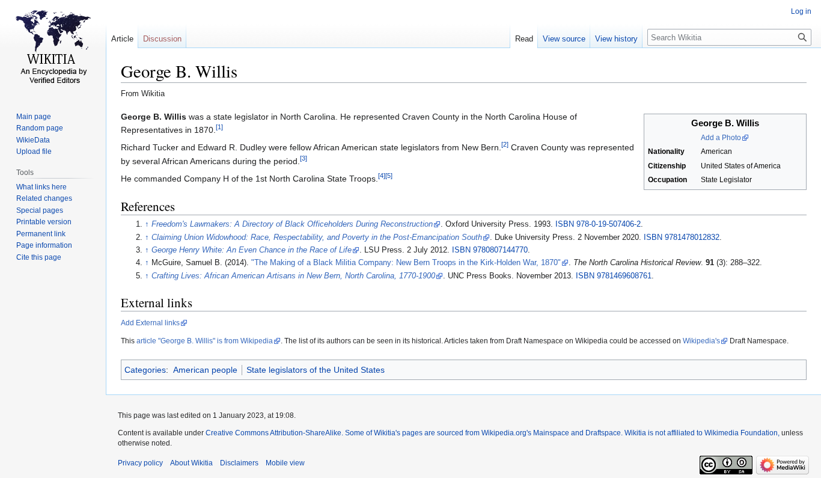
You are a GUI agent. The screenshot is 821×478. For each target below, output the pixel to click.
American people (205, 370)
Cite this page (38, 257)
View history (616, 38)
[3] (303, 158)
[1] (219, 126)
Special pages (39, 210)
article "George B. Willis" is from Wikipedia (204, 341)
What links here (41, 187)
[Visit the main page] (53, 48)
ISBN (564, 224)
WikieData (33, 140)
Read (524, 38)
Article (122, 38)
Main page (33, 116)
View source (564, 38)
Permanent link (41, 234)
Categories (145, 370)
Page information (44, 245)
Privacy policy (140, 463)
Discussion (162, 38)
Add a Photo (721, 137)
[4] (381, 176)
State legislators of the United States (315, 370)
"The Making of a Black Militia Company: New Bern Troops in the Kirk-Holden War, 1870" (406, 263)
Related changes (44, 198)
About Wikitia (191, 463)
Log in (801, 11)
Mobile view (285, 463)
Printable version (44, 222)
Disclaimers (239, 463)
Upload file (34, 151)
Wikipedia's (701, 341)
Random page (39, 128)
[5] (388, 176)
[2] (504, 145)
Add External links (150, 323)
